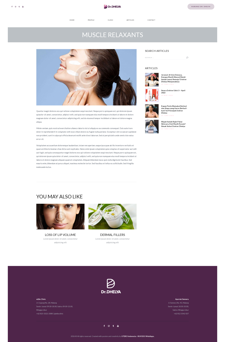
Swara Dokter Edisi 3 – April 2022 (173, 91)
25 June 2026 (167, 84)
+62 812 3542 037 (181, 313)
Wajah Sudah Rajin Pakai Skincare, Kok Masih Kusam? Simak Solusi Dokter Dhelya (173, 124)
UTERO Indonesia (128, 336)
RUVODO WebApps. (146, 336)
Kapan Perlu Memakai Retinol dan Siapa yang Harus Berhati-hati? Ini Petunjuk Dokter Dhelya (174, 109)
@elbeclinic (58, 313)
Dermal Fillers (112, 235)
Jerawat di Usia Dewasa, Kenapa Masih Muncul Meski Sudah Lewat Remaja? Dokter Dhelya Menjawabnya (174, 78)
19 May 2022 (167, 95)
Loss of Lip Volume (60, 235)
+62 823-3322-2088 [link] (44, 313)
